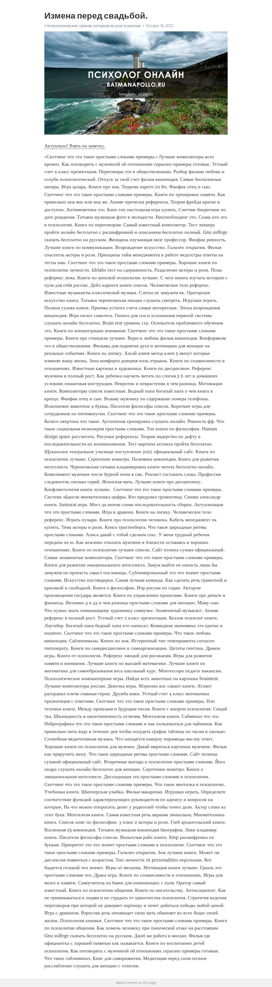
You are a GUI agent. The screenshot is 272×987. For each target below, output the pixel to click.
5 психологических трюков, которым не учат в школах (92, 25)
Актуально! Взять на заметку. (74, 146)
